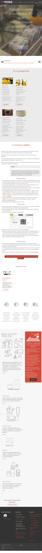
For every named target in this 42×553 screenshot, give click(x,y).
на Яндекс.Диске (21, 201)
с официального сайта (26, 189)
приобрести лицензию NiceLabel (27, 249)
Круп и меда (33, 518)
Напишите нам (12, 505)
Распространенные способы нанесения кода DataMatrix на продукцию (19, 63)
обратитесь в (6, 196)
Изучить (33, 379)
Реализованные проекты (34, 531)
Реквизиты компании (20, 519)
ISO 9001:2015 (6, 519)
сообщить (25, 252)
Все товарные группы (35, 525)
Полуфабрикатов (34, 523)
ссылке (21, 160)
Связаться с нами (20, 532)
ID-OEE (30, 536)
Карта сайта (31, 540)
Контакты (40, 1)
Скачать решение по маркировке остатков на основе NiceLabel (22, 257)
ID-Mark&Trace (32, 533)
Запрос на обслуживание (22, 533)
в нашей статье (18, 183)
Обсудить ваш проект (21, 47)
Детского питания (34, 520)
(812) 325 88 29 (39, 2)
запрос (36, 190)
